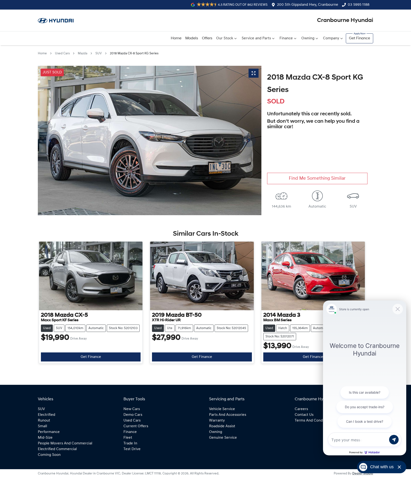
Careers (301, 409)
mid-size (45, 438)
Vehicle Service (222, 409)
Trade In (130, 443)
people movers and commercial (65, 443)
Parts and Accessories (227, 415)
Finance (286, 38)
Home (176, 38)
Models (191, 38)
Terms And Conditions (313, 420)
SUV (98, 53)
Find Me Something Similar (317, 178)
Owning (307, 38)
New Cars (131, 409)
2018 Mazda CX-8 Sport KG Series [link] (134, 53)
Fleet (127, 438)
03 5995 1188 (358, 5)
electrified (46, 415)
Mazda (82, 53)
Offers (207, 38)
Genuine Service (223, 438)
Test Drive (132, 449)
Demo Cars (132, 415)
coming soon (49, 455)
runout (44, 420)
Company (331, 38)
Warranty (217, 420)
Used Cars (62, 53)
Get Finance (359, 38)
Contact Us (304, 415)
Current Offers (135, 426)
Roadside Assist (222, 426)
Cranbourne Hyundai (345, 20)
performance (49, 432)
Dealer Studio (362, 473)
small (42, 426)
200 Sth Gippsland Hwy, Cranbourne (307, 5)
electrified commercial (57, 449)
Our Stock (224, 38)
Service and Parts (256, 38)
